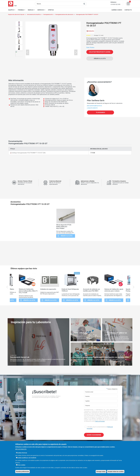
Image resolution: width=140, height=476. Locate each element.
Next (133, 288)
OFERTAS (51, 10)
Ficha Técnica (90, 47)
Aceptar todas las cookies (116, 471)
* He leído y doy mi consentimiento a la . (100, 427)
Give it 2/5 (88, 35)
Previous (7, 288)
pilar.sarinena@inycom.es (94, 105)
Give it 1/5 (87, 35)
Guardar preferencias (22, 471)
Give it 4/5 (91, 35)
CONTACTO (128, 10)
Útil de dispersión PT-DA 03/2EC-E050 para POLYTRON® (63, 226)
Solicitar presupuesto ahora (99, 52)
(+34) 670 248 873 (92, 108)
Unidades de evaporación (48, 289)
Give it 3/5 (89, 35)
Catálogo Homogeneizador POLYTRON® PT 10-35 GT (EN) (28, 153)
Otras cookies (21, 465)
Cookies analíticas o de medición (26, 458)
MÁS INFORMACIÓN (20, 449)
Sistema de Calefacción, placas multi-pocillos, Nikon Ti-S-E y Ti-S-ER (28, 290)
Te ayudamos (100, 112)
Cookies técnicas (22, 453)
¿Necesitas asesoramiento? (99, 82)
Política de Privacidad (100, 421)
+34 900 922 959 (115, 4)
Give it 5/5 (92, 35)
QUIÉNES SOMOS (116, 10)
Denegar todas (100, 471)
